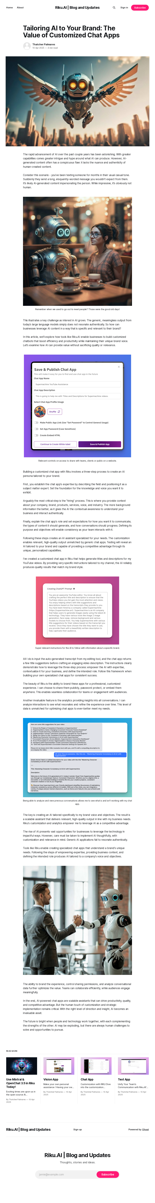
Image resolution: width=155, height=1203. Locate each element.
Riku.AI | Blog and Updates (77, 7)
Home (9, 7)
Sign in (124, 7)
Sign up (77, 1129)
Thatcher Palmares (43, 44)
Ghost (145, 1129)
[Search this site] (114, 7)
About (20, 7)
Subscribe (140, 7)
